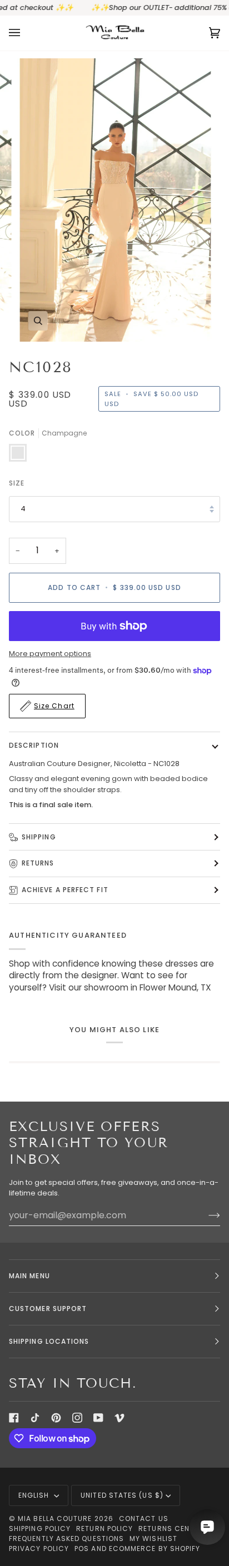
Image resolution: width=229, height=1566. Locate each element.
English (35, 1495)
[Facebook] (14, 1418)
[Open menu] (25, 33)
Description (34, 745)
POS (81, 1548)
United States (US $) (122, 1495)
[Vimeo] (119, 1418)
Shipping (39, 837)
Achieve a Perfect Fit (65, 889)
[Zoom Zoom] (114, 200)
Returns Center (170, 1528)
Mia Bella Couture (55, 1518)
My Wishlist (153, 1538)
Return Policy (104, 1528)
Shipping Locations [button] (49, 1341)
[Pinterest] (56, 1418)
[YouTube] (98, 1418)
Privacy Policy (39, 1548)
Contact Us (143, 1518)
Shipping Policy (40, 1528)
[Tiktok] (35, 1418)
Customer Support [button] (48, 1308)
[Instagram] (77, 1418)
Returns (38, 863)
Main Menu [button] (29, 1275)
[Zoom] (38, 321)
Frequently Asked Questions (66, 1538)
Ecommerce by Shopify (155, 1548)
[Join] (205, 1215)
